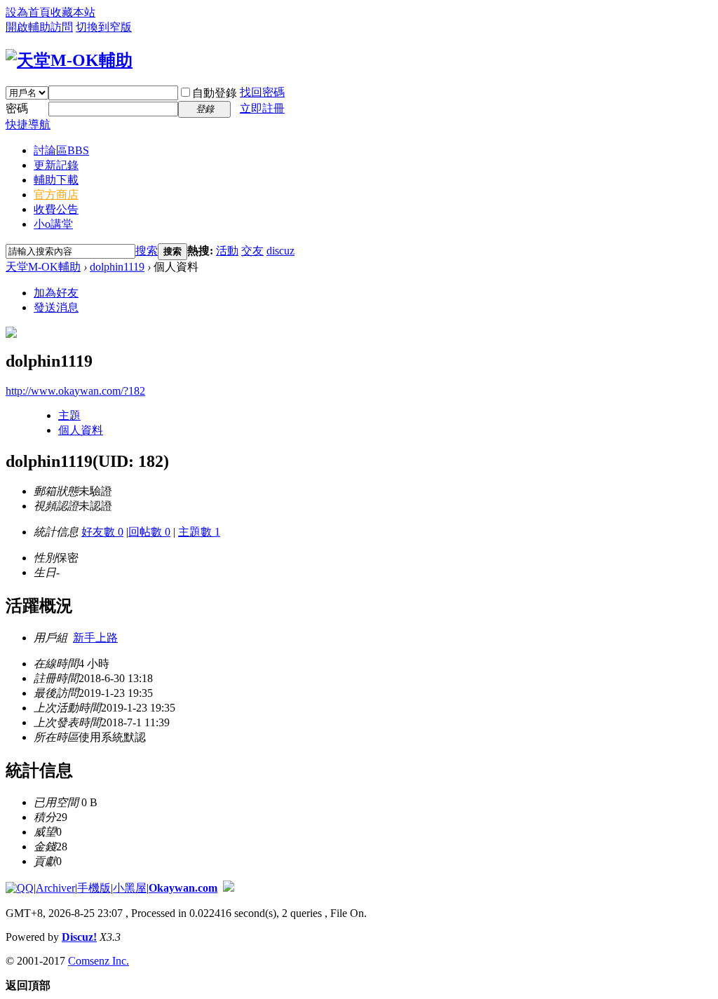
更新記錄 (56, 165)
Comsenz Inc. (98, 961)
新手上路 (95, 638)
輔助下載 (56, 180)
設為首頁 (28, 12)
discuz (280, 251)
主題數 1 (199, 532)
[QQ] (20, 888)
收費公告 (56, 209)
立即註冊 (262, 108)
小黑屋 (130, 888)
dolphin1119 (117, 267)
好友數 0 (102, 532)
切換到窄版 (104, 27)
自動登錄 (214, 93)
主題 (69, 415)
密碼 (17, 108)
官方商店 (56, 195)
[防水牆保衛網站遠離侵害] (228, 888)
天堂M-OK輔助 (43, 267)
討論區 (61, 150)
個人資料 (80, 430)
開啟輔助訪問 (39, 27)
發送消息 (56, 307)
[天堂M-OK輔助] (69, 60)
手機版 (94, 888)
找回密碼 (262, 92)
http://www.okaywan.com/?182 (75, 391)
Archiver (55, 888)
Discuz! (79, 937)
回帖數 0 (149, 532)
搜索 (146, 251)
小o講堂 (53, 224)
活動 (227, 251)
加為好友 (56, 293)
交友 (252, 251)
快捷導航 (28, 124)
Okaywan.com (183, 888)
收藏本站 (72, 12)
